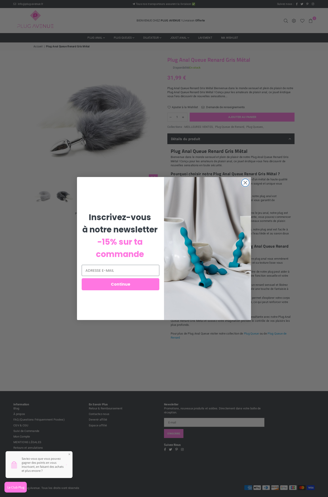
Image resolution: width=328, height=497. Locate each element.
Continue (120, 284)
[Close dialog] (245, 183)
